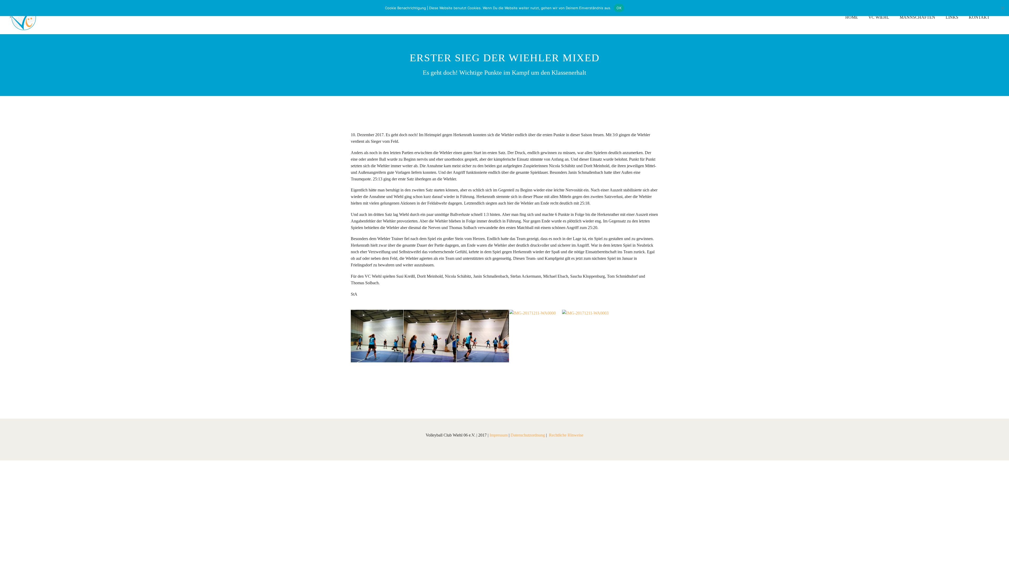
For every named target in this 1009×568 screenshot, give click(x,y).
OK (618, 8)
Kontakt (979, 17)
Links (952, 17)
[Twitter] (362, 385)
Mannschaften (917, 17)
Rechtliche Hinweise (566, 435)
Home (851, 17)
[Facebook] (354, 385)
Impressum (499, 435)
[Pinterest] (378, 385)
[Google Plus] (370, 385)
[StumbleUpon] (401, 385)
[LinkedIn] (394, 385)
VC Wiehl (878, 17)
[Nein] (1002, 8)
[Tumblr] (386, 385)
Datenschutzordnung (528, 435)
